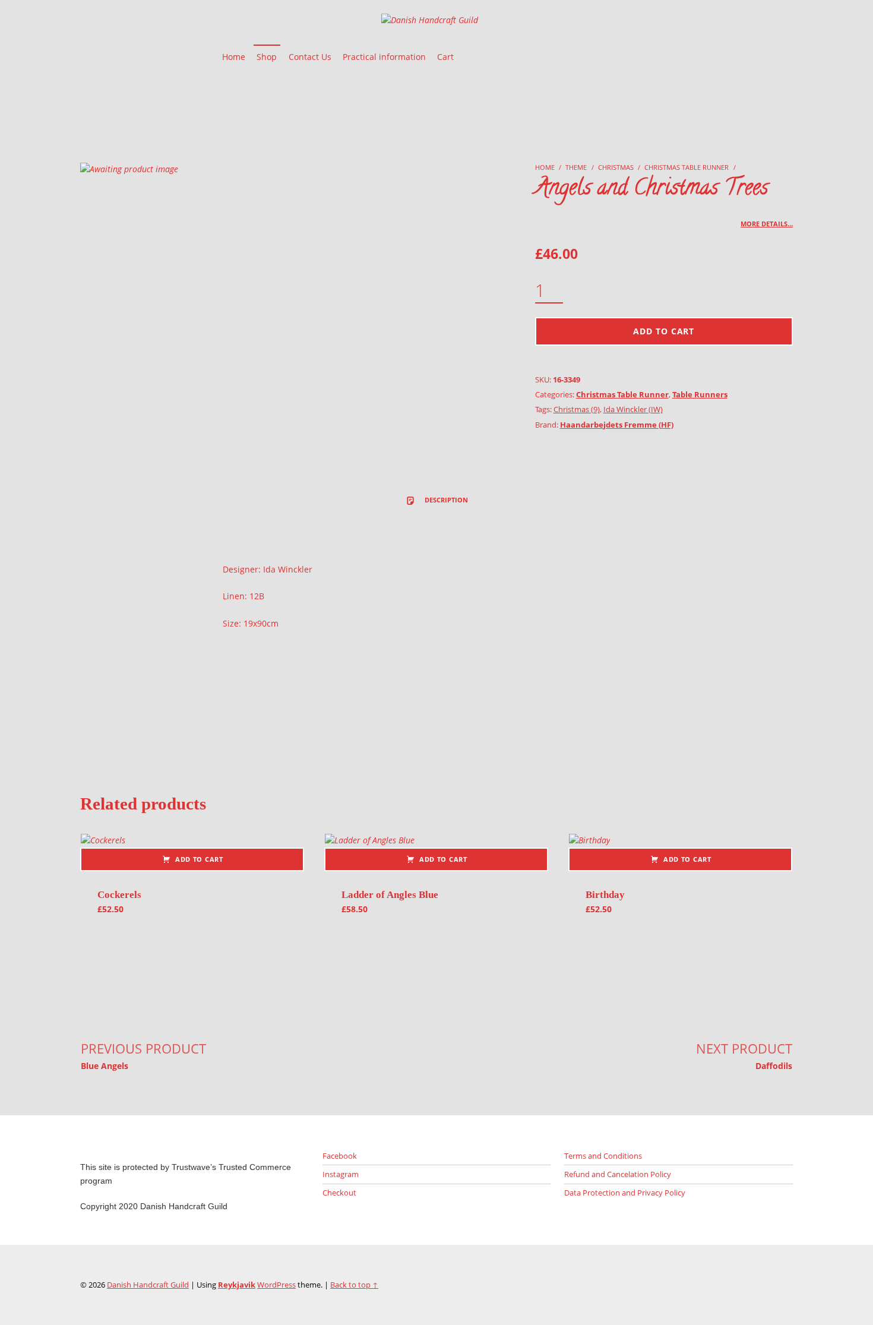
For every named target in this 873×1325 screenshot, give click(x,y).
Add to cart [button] (199, 859)
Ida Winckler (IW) (633, 409)
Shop (267, 56)
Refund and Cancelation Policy (617, 1174)
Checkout (339, 1192)
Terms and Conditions (603, 1155)
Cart (445, 56)
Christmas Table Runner (686, 167)
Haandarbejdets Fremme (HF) (616, 424)
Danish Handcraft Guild (148, 1284)
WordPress (276, 1284)
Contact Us (310, 56)
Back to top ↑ (354, 1284)
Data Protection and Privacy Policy (624, 1192)
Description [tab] (445, 499)
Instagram (340, 1174)
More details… (767, 223)
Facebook (339, 1155)
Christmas (616, 167)
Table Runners (700, 394)
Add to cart (663, 331)
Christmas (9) (576, 409)
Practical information (384, 56)
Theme (576, 167)
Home (233, 56)
